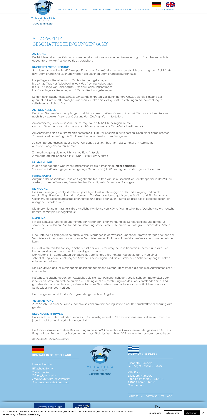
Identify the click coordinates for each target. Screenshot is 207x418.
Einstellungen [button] (155, 412)
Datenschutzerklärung (29, 414)
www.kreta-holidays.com (54, 382)
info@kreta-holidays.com (55, 378)
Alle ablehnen (172, 412)
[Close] (203, 413)
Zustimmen (191, 412)
